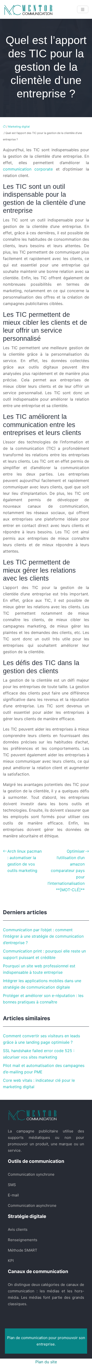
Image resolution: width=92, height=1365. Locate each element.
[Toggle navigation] (82, 9)
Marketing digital (19, 126)
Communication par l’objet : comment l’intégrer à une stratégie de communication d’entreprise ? (43, 936)
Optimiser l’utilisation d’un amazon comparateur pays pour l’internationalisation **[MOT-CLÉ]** (66, 870)
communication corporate (28, 169)
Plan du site (46, 1361)
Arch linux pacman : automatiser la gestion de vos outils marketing (24, 861)
